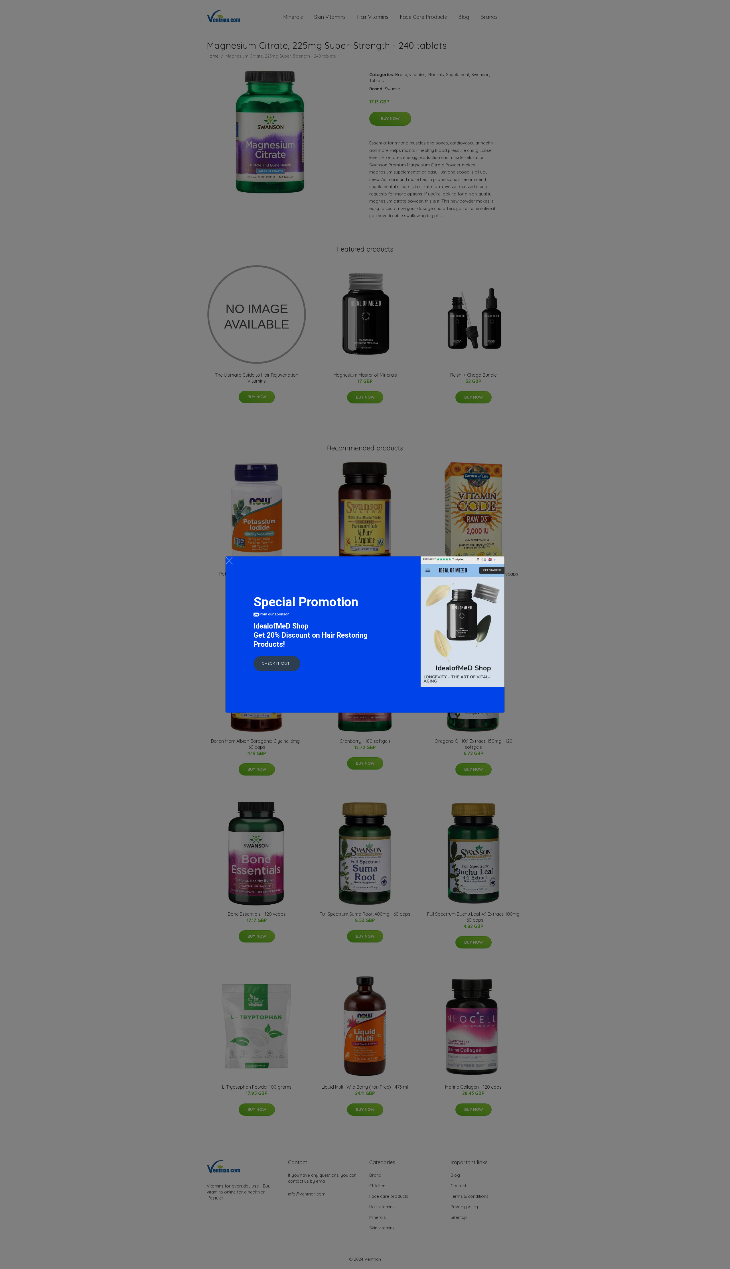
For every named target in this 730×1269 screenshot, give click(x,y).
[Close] (229, 560)
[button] (277, 663)
